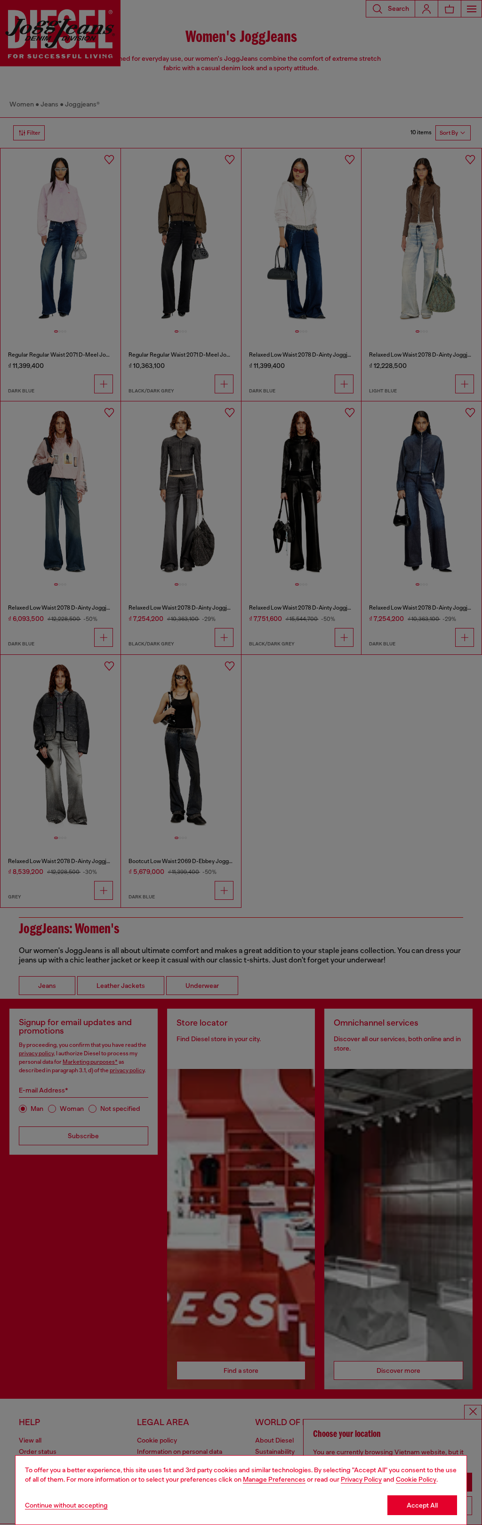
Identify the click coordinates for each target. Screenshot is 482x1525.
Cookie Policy (416, 1479)
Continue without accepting (66, 1505)
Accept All (422, 1505)
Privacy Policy (361, 1479)
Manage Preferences (274, 1479)
